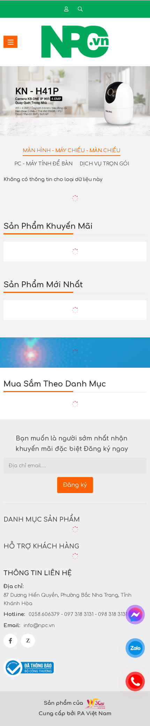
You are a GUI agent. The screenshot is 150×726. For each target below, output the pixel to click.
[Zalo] (28, 640)
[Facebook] (10, 640)
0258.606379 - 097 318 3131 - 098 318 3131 (78, 614)
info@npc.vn (39, 625)
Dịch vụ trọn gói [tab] (104, 163)
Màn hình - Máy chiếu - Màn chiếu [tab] (71, 150)
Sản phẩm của (63, 703)
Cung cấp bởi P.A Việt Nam (75, 714)
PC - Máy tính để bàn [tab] (43, 163)
